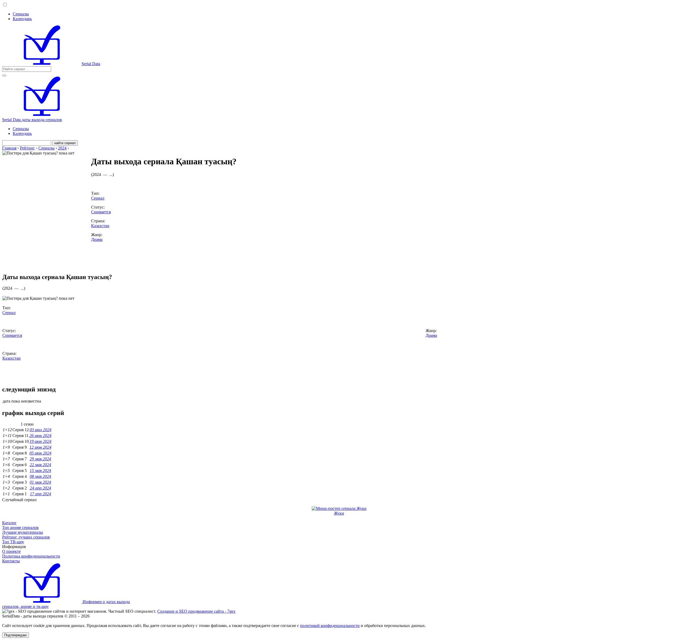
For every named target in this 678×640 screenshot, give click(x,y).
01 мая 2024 (40, 482)
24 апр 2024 (40, 488)
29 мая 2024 (40, 459)
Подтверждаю (15, 635)
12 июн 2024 (40, 447)
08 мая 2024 (40, 476)
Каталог (9, 522)
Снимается (101, 212)
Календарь (22, 18)
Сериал (97, 198)
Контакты (11, 561)
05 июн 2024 (40, 453)
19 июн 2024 (40, 441)
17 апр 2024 (40, 494)
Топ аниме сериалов (20, 527)
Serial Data (91, 63)
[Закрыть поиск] (4, 75)
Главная (9, 148)
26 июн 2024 (40, 435)
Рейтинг (27, 148)
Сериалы (21, 14)
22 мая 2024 (40, 464)
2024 (62, 148)
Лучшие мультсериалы (22, 532)
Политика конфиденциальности (31, 556)
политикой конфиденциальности (330, 625)
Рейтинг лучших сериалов (26, 537)
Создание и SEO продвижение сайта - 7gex (196, 611)
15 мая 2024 (40, 470)
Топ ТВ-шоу (13, 542)
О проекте (11, 551)
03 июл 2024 (40, 429)
